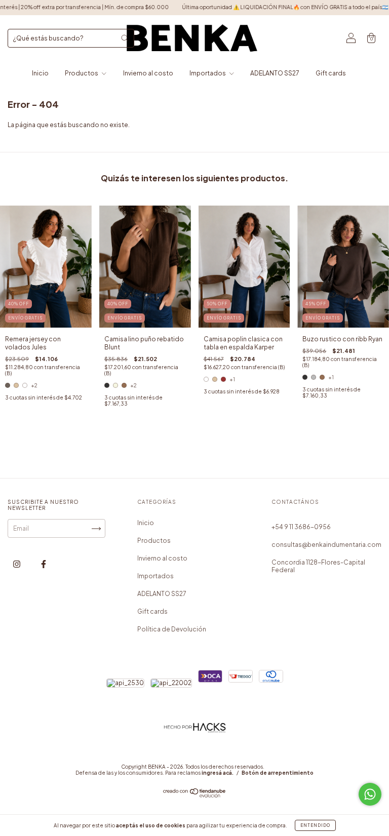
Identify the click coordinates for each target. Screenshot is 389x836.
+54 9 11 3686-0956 (301, 527)
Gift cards (331, 73)
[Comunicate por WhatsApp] (370, 794)
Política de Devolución (171, 629)
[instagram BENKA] (17, 564)
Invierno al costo (148, 73)
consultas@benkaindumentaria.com (326, 544)
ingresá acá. (218, 773)
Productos (82, 73)
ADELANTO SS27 (274, 73)
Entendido (315, 825)
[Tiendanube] (194, 795)
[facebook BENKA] (43, 564)
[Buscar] (124, 38)
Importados (208, 73)
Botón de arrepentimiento (278, 773)
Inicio (40, 73)
